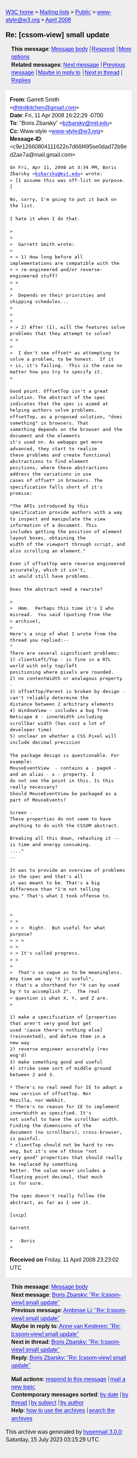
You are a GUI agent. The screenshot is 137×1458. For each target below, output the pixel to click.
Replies (21, 80)
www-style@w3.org (76, 131)
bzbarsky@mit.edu (86, 123)
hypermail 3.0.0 (102, 1432)
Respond (103, 49)
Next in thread (102, 73)
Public (83, 12)
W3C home (20, 12)
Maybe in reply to (59, 73)
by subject (43, 1403)
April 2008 (58, 20)
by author (72, 1403)
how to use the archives (55, 1410)
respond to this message (76, 1379)
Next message (81, 65)
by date (109, 1395)
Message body (69, 49)
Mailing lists (54, 12)
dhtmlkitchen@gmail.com (44, 108)
